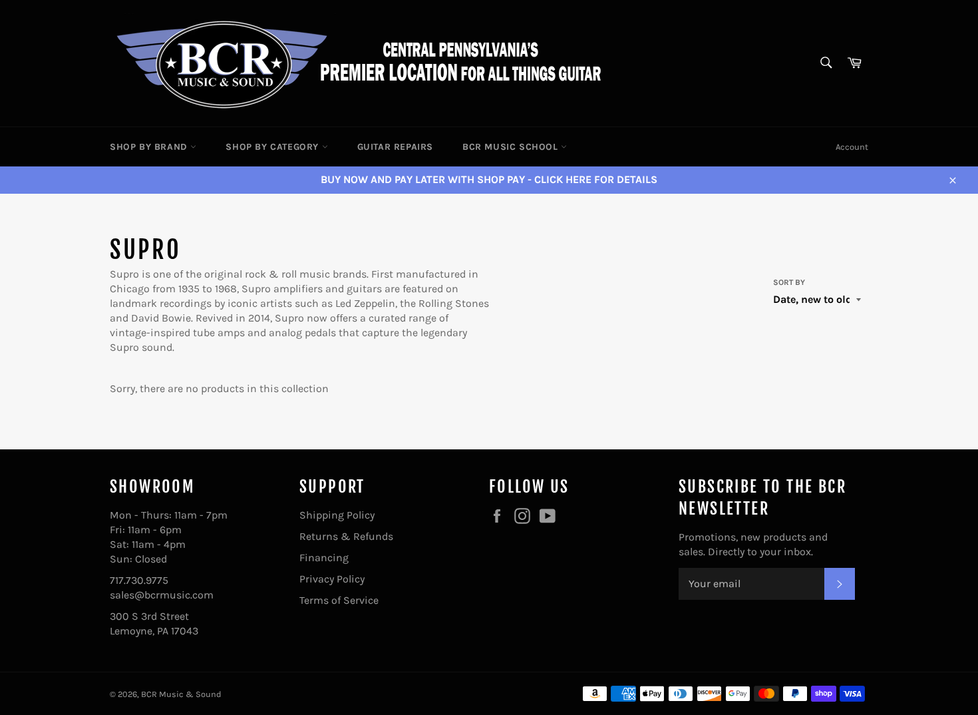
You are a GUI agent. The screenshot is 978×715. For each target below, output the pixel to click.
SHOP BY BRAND (150, 146)
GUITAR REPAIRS (395, 146)
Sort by (789, 282)
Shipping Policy (337, 515)
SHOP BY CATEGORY (273, 146)
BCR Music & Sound (181, 694)
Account (852, 147)
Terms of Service (339, 600)
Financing (324, 557)
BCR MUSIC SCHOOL (511, 146)
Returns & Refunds (346, 536)
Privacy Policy (332, 579)
